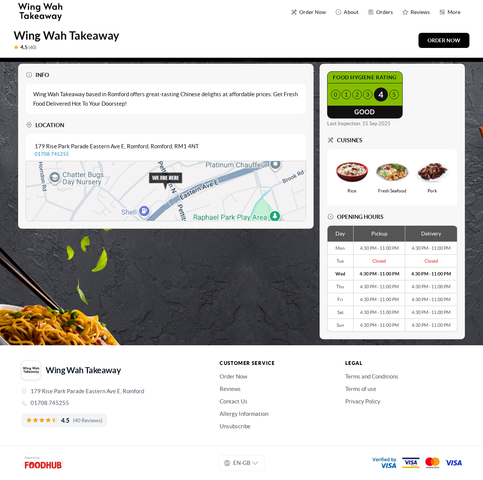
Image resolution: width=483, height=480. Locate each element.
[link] (109, 403)
